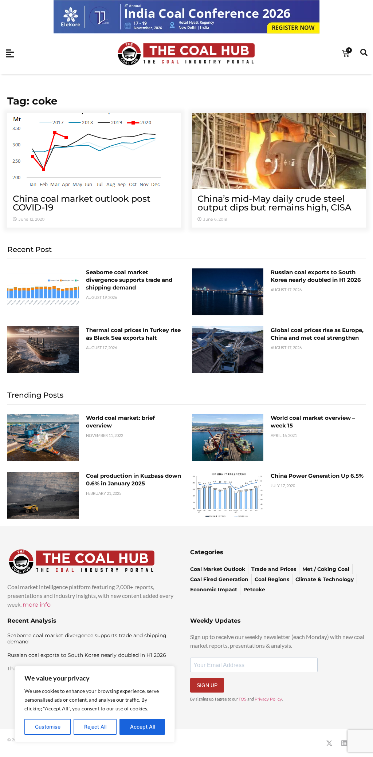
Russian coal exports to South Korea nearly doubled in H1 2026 (86, 655)
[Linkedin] (344, 743)
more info (37, 604)
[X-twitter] (329, 743)
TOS (243, 699)
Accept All (142, 727)
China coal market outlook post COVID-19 (81, 203)
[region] (95, 704)
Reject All (95, 727)
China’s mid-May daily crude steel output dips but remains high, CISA (274, 203)
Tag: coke (32, 101)
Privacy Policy (268, 699)
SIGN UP (207, 685)
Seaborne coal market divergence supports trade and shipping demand (129, 280)
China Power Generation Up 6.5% (317, 475)
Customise (47, 727)
